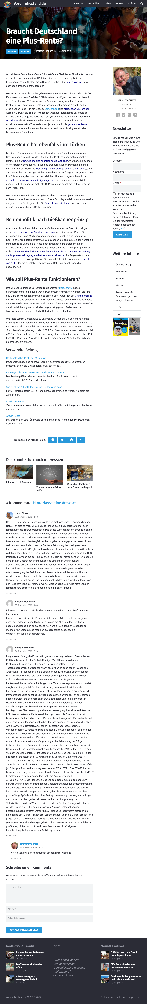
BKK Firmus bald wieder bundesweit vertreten (123, 966)
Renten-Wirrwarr (74, 82)
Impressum (134, 997)
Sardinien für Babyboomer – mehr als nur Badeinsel (126, 978)
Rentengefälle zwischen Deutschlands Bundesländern (35, 372)
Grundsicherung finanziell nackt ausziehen (45, 160)
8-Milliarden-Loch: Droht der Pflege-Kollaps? (124, 954)
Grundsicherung (83, 295)
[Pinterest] (130, 115)
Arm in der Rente (15, 401)
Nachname (118, 171)
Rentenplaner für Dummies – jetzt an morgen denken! (126, 296)
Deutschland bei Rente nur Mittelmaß (26, 358)
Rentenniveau (51, 108)
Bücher (119, 285)
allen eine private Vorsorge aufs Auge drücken (60, 168)
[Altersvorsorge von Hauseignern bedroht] (10, 979)
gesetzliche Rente (77, 124)
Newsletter (121, 271)
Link (122, 228)
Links (118, 314)
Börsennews (66, 287)
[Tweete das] (62, 440)
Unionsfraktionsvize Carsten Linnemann (33, 232)
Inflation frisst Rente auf (19, 482)
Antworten (11, 593)
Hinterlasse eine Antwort (54, 503)
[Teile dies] (52, 440)
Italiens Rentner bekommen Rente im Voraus (30, 954)
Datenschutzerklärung (113, 997)
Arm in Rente (13, 415)
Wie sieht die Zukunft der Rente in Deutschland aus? (34, 387)
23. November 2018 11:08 (26, 517)
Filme (118, 307)
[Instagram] (135, 115)
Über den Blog (123, 264)
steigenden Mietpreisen (76, 108)
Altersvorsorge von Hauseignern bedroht (27, 978)
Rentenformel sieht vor (57, 203)
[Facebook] (118, 115)
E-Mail (117, 182)
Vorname (118, 160)
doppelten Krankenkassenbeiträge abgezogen (31, 180)
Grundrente (12, 120)
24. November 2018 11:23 (31, 847)
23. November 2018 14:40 (26, 605)
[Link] (7, 3)
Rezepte (120, 278)
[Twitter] (124, 115)
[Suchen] (142, 3)
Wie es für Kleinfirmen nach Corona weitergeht (79, 486)
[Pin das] (71, 440)
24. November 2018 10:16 (26, 651)
